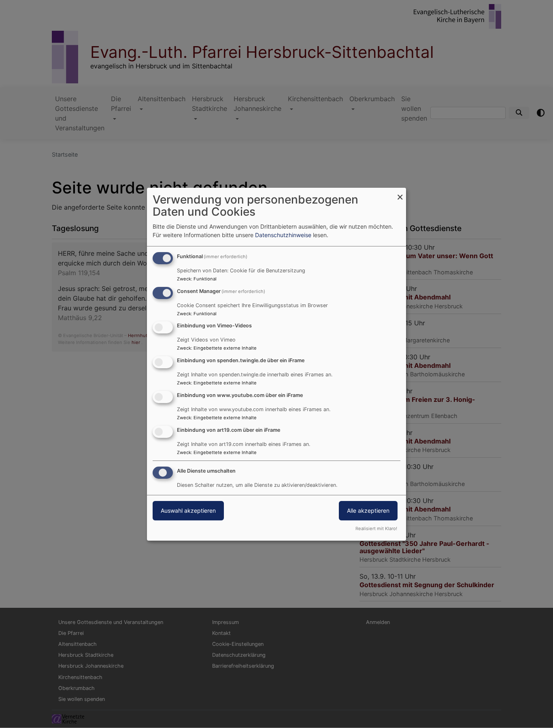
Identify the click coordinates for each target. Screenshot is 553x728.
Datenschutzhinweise (283, 234)
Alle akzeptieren (368, 510)
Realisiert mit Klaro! (376, 528)
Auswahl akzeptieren (188, 510)
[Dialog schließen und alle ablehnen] (400, 193)
